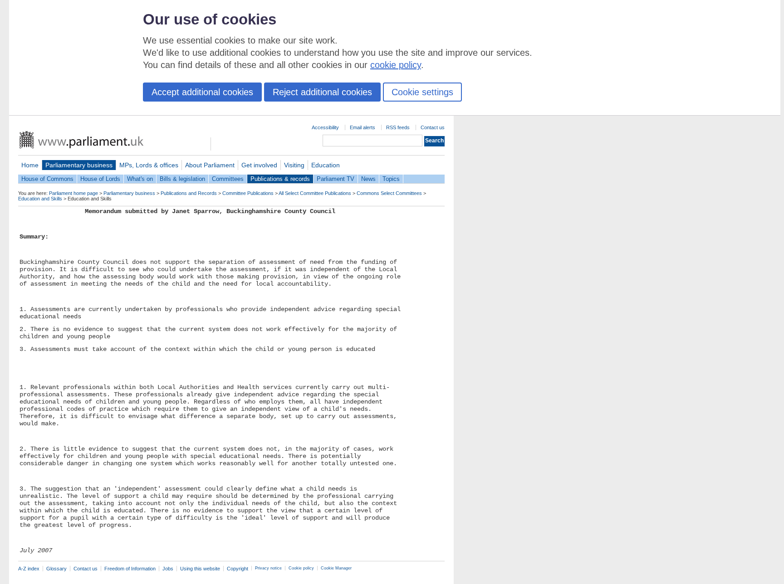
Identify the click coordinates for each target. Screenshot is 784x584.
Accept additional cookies (202, 92)
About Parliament (210, 165)
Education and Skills (40, 198)
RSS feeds (398, 127)
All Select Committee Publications (315, 193)
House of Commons (47, 178)
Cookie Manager (336, 568)
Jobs (167, 568)
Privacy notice (268, 568)
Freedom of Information (130, 568)
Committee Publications (248, 193)
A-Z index (28, 568)
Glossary (56, 568)
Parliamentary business (79, 165)
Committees (228, 178)
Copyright (237, 568)
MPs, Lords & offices (148, 165)
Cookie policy (301, 568)
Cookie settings (422, 92)
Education (325, 165)
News (368, 178)
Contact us (433, 127)
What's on (140, 178)
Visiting (294, 165)
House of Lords (100, 178)
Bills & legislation (182, 178)
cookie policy (395, 65)
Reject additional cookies (322, 92)
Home (30, 165)
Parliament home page (73, 193)
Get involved (259, 165)
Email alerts (362, 127)
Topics (391, 178)
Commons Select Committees (389, 193)
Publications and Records (189, 193)
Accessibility (325, 127)
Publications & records (280, 178)
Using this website (200, 568)
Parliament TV (335, 178)
